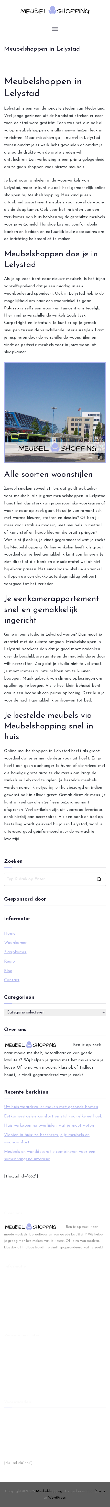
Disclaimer (12, 1423)
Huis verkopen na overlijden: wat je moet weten (49, 1126)
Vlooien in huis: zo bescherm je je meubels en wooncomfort (47, 1138)
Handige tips (14, 1449)
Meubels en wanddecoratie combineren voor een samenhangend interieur (49, 1155)
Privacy (10, 1432)
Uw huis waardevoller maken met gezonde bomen (51, 1107)
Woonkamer (15, 943)
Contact (11, 980)
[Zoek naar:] (55, 879)
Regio (9, 962)
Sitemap (10, 1440)
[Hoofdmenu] (55, 29)
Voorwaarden (14, 1415)
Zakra (100, 1491)
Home (10, 934)
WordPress (56, 1498)
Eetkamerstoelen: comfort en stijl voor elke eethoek (53, 1116)
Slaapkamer (15, 952)
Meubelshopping (49, 1491)
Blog (8, 971)
